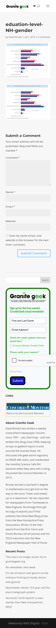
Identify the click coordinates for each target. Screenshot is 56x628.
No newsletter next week (20, 567)
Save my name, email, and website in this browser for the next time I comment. (27, 240)
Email (10, 206)
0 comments (44, 37)
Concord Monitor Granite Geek (28, 345)
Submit (17, 380)
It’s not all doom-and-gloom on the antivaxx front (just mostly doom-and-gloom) (27, 577)
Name (10, 192)
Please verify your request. (24, 352)
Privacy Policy (16, 372)
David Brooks (15, 37)
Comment (13, 157)
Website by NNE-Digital (23, 623)
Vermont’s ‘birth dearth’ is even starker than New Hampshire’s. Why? (24, 602)
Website (11, 221)
